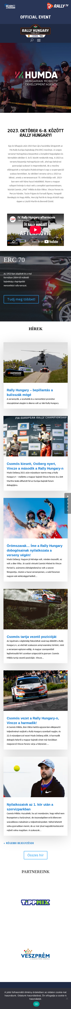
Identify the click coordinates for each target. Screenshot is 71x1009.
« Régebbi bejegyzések (19, 843)
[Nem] (67, 998)
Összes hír (35, 855)
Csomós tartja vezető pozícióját (31, 637)
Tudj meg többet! (21, 299)
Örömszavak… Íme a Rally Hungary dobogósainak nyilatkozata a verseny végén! (34, 550)
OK (36, 1004)
